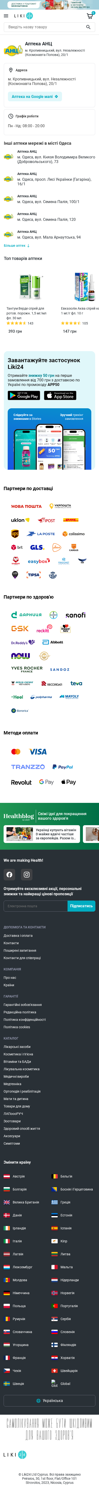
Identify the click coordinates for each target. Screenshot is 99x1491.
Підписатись (81, 906)
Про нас (10, 978)
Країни (9, 985)
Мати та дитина (16, 1099)
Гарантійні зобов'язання (23, 1005)
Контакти (11, 943)
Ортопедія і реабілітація (22, 1091)
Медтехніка (12, 1084)
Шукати (89, 27)
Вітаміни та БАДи (17, 1062)
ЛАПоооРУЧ (13, 1114)
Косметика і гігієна (18, 1054)
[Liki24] (15, 1454)
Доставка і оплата (18, 936)
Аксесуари (12, 1136)
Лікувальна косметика (22, 1069)
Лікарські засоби (17, 1047)
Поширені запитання (20, 950)
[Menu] (6, 15)
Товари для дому (17, 1106)
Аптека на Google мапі (32, 96)
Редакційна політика (20, 1012)
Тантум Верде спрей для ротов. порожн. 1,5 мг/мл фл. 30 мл (26, 313)
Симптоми (12, 1143)
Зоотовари (12, 1121)
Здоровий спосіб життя (22, 1128)
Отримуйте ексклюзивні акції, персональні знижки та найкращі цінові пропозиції (42, 891)
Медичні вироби (16, 1076)
